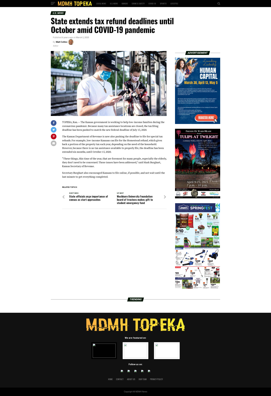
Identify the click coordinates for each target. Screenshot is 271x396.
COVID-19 (152, 3)
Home (110, 379)
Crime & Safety (138, 3)
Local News (101, 3)
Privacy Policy (156, 379)
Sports (163, 3)
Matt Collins (61, 42)
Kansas (125, 3)
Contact (120, 379)
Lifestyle (174, 3)
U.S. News (114, 3)
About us (131, 379)
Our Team (143, 379)
